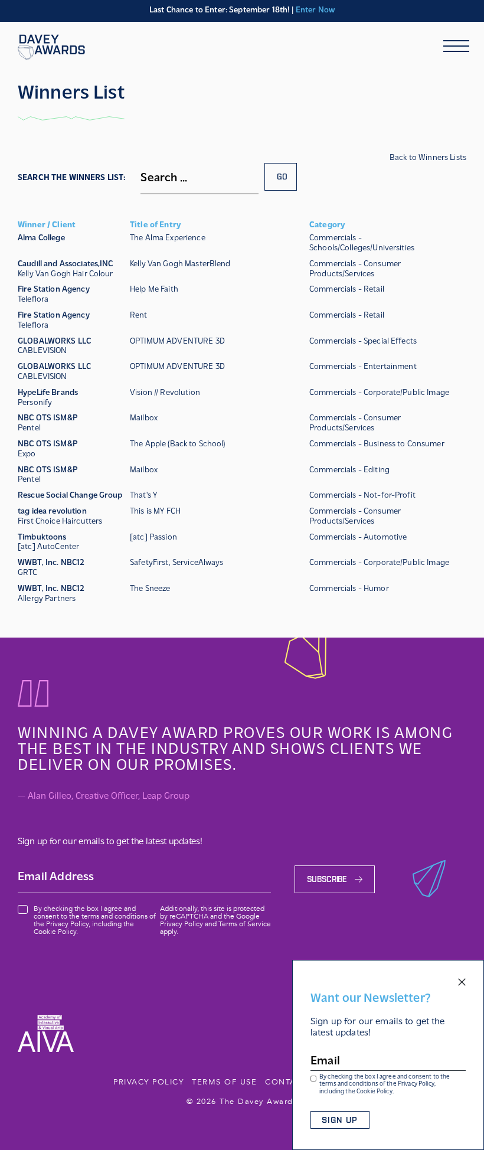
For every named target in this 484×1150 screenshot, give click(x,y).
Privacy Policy (416, 1084)
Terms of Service (244, 924)
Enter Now (315, 10)
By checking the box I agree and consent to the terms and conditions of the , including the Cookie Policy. (384, 1085)
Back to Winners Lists (428, 157)
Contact (286, 1082)
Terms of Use (224, 1082)
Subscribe (326, 879)
